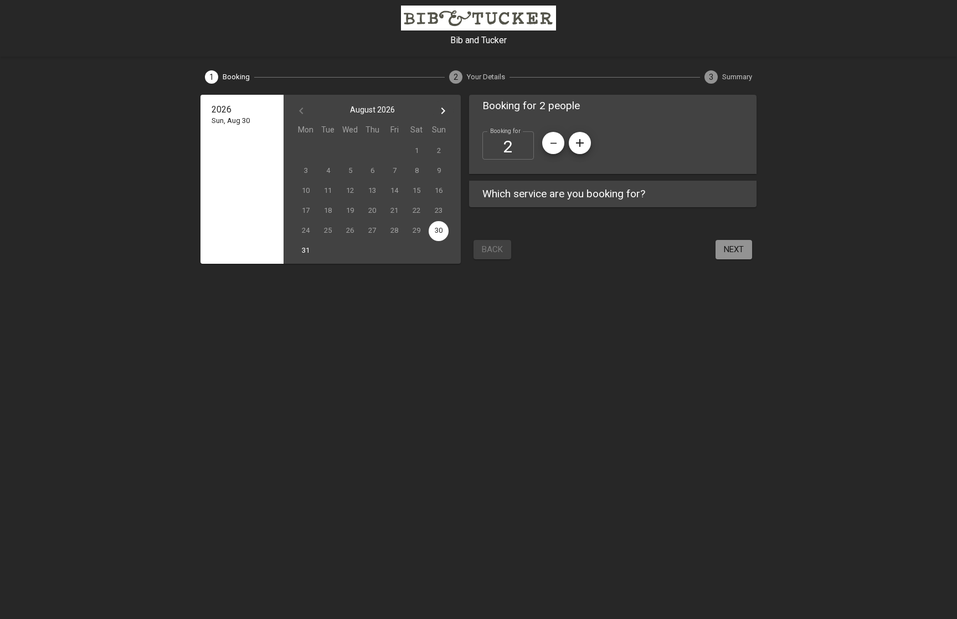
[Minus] (553, 143)
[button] (613, 106)
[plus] (580, 143)
